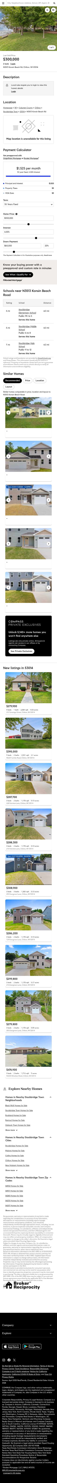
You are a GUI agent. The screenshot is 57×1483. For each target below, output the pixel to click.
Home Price (8, 214)
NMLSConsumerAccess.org (13, 1470)
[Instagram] (4, 1359)
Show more (10, 1130)
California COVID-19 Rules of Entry (26, 1374)
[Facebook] (10, 1359)
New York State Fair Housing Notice (23, 1453)
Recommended (12, 380)
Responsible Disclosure (39, 1369)
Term (5, 200)
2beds (6, 64)
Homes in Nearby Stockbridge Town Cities (24, 1139)
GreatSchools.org (44, 358)
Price (27, 380)
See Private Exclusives (21, 651)
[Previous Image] (8, 412)
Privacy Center (8, 1369)
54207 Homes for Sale (14, 1205)
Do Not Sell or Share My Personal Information (20, 1366)
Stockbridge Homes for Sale (16, 1146)
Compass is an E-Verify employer (15, 1371)
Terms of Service (47, 1366)
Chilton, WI (28, 67)
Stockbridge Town (10, 112)
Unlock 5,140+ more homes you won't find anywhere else (27, 634)
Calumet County (26, 108)
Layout (8, 386)
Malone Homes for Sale (15, 1150)
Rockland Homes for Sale (15, 1115)
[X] (15, 1359)
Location (40, 380)
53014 (35, 67)
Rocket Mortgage (31, 158)
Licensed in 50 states (12, 1473)
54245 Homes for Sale (14, 1196)
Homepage (7, 108)
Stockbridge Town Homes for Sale (19, 1110)
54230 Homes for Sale (14, 1200)
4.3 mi (46, 311)
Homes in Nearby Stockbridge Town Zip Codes (26, 1179)
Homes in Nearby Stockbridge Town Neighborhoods (24, 1099)
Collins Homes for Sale (14, 1155)
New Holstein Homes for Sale (17, 1165)
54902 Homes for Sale (14, 1186)
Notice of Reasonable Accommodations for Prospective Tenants (24, 1456)
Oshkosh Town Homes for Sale (17, 1125)
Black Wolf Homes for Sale (16, 1105)
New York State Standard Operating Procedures (26, 1454)
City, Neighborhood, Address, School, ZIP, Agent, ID (28, 3)
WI (15, 108)
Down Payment (10, 241)
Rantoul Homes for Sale (15, 1120)
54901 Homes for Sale (14, 1191)
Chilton (38, 108)
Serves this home (27, 319)
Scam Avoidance (22, 1369)
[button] (3, 3)
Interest (7, 228)
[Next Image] (49, 412)
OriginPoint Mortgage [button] (12, 158)
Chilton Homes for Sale (14, 1160)
